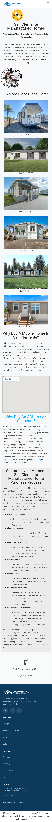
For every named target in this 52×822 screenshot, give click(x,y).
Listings (6, 724)
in (12, 711)
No (35, 819)
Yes (32, 819)
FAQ (4, 777)
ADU (5, 737)
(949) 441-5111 (9, 796)
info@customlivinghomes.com (14, 802)
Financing (6, 764)
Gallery (5, 744)
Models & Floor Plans (11, 730)
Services (6, 757)
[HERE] (5, 460)
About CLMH (8, 771)
